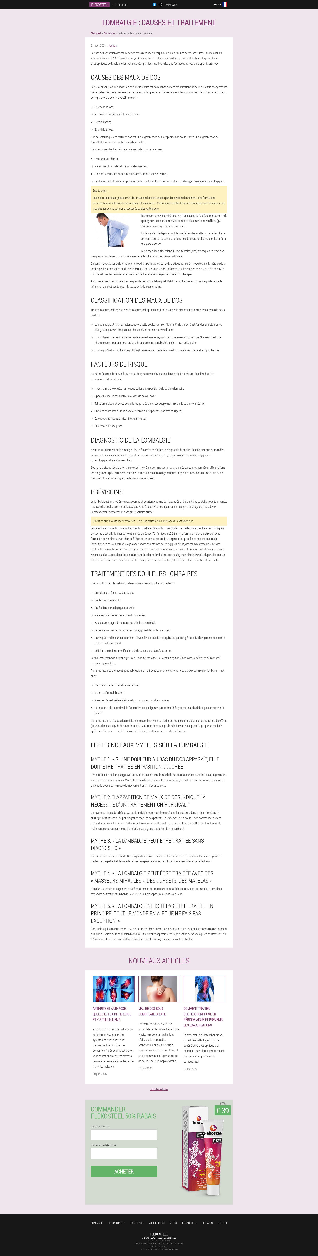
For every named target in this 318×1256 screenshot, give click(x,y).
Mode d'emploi (157, 1223)
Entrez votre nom (100, 1126)
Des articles (189, 1223)
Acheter (124, 1171)
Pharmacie (97, 1223)
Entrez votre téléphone (103, 1145)
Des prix (222, 1223)
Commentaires (117, 1223)
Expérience (136, 1223)
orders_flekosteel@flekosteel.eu (159, 1237)
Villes (173, 1223)
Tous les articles (159, 1089)
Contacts (207, 1223)
